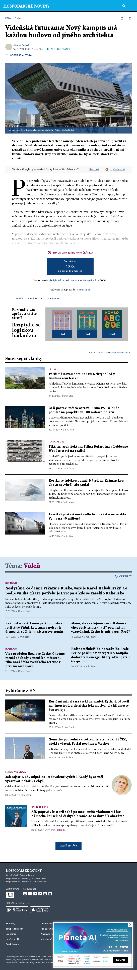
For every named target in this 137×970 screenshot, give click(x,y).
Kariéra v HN (12, 939)
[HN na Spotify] (45, 893)
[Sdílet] (122, 18)
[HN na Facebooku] (30, 893)
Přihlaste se (83, 289)
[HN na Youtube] (50, 893)
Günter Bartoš (21, 45)
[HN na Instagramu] (35, 893)
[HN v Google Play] (17, 909)
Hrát (62, 333)
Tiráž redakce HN (14, 929)
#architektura (35, 298)
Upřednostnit (118, 169)
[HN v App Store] (40, 909)
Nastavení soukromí (51, 934)
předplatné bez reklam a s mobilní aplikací (72, 280)
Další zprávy (68, 845)
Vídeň (32, 566)
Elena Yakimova (15, 771)
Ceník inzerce (12, 944)
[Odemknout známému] (130, 18)
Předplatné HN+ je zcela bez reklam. (115, 352)
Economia (11, 934)
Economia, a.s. (27, 875)
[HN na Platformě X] (25, 893)
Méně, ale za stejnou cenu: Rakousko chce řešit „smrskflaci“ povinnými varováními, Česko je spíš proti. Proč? (100, 627)
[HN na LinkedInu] (40, 893)
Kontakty (10, 924)
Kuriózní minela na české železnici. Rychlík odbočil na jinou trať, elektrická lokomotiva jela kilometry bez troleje (89, 705)
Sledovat (94, 169)
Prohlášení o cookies (51, 929)
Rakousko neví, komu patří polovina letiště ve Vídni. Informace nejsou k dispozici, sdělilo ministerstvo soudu (34, 627)
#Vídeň (19, 298)
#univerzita (54, 298)
